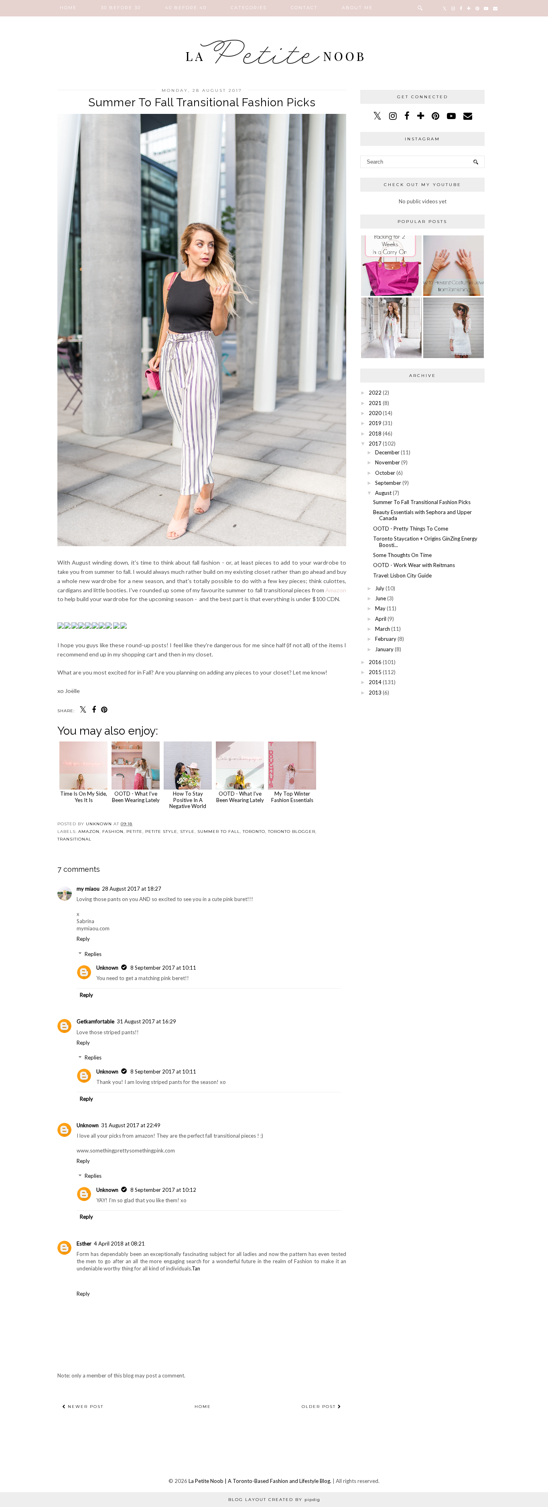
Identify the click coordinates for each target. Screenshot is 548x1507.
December (387, 452)
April (380, 619)
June (380, 598)
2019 (375, 423)
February (385, 639)
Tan (196, 1268)
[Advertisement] (422, 757)
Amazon (335, 590)
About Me (357, 7)
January (384, 649)
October (385, 473)
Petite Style (161, 831)
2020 (375, 413)
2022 (375, 392)
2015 (375, 672)
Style (187, 831)
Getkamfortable (95, 1021)
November (387, 462)
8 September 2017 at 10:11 (163, 967)
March (382, 629)
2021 (375, 403)
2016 (375, 662)
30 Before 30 (121, 7)
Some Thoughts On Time (402, 555)
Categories (249, 7)
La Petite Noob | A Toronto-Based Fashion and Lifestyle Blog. (260, 1481)
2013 (375, 692)
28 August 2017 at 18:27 (131, 888)
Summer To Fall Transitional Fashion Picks (422, 502)
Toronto (254, 831)
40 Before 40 (186, 7)
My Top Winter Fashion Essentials (292, 796)
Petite (134, 831)
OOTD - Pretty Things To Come (410, 528)
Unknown (107, 967)
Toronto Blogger (291, 831)
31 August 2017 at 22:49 (130, 1125)
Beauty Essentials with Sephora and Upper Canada (422, 515)
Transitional (74, 839)
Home (68, 7)
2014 (375, 682)
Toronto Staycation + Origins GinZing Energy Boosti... (425, 541)
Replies (93, 954)
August (383, 493)
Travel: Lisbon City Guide (402, 575)
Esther (84, 1243)
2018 (375, 433)
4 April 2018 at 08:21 (119, 1243)
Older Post (320, 1406)
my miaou (88, 888)
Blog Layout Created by (274, 1499)
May (380, 608)
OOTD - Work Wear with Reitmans (414, 565)
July (379, 588)
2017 (375, 443)
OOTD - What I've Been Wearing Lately (136, 796)
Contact (304, 7)
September (388, 483)
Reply (83, 939)
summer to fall (218, 831)
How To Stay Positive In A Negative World (187, 799)
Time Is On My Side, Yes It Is (83, 796)
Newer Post (85, 1406)
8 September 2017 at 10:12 (163, 1190)
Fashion (113, 831)
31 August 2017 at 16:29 (146, 1021)
